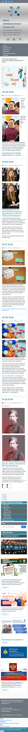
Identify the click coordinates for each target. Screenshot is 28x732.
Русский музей (6, 406)
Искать (23, 526)
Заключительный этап (6, 518)
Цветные (17, 723)
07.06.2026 (4, 496)
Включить (7, 723)
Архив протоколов (7, 512)
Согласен (2, 731)
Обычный (2, 720)
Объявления (8, 532)
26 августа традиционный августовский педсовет (12, 375)
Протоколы (6, 506)
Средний (6, 720)
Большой (10, 720)
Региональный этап (6, 514)
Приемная (5, 55)
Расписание (6, 51)
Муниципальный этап (6, 507)
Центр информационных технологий (12, 24)
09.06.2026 (4, 494)
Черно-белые (12, 723)
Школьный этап (5, 504)
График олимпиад (7, 511)
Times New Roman (6, 726)
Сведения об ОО (7, 48)
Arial (1, 726)
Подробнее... (5, 587)
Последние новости (10, 536)
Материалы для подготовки (8, 520)
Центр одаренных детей (9, 53)
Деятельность (6, 49)
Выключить (2, 723)
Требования (6, 509)
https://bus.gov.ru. (18, 687)
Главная (5, 46)
